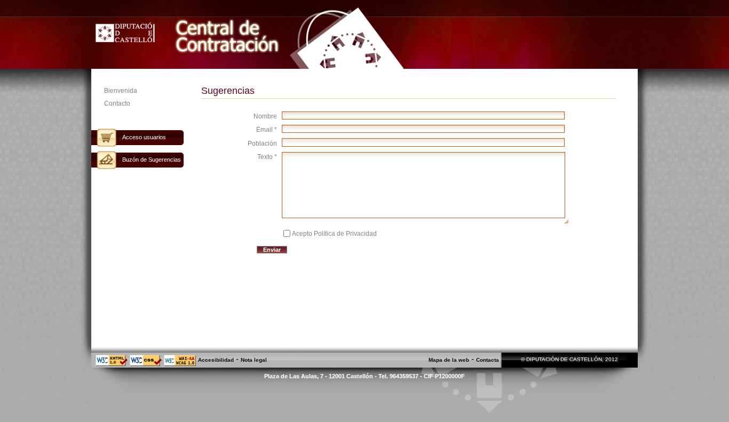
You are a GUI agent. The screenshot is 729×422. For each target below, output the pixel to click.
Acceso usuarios (144, 137)
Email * (266, 129)
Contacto (117, 103)
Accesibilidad (216, 360)
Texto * (267, 157)
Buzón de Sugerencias (151, 159)
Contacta (487, 360)
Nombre (265, 116)
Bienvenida (120, 90)
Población (262, 143)
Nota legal (254, 360)
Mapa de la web (449, 360)
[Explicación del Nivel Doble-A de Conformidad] (180, 364)
